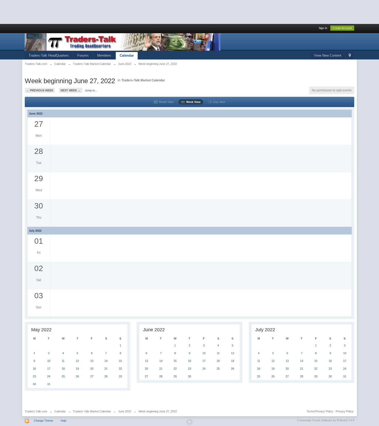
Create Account (342, 28)
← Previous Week (39, 90)
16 (34, 368)
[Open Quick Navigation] (349, 55)
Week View (193, 101)
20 (91, 368)
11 (63, 360)
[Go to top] (189, 422)
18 (63, 368)
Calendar (127, 55)
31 (48, 384)
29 (120, 376)
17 (48, 368)
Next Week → (71, 90)
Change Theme (43, 420)
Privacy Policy (344, 411)
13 (91, 360)
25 (63, 376)
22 (120, 368)
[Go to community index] (122, 42)
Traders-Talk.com (36, 411)
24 (48, 376)
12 (77, 360)
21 (106, 368)
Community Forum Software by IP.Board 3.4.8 (325, 420)
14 (106, 360)
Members (104, 55)
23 (34, 376)
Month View (166, 101)
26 (77, 376)
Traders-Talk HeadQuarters (49, 55)
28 (106, 376)
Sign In (323, 28)
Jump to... (91, 90)
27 (91, 376)
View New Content (327, 55)
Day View (218, 101)
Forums (83, 55)
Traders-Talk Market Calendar (143, 80)
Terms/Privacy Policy (320, 411)
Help (63, 420)
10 (48, 360)
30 (34, 384)
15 (120, 360)
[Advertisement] (94, 11)
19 (77, 368)
